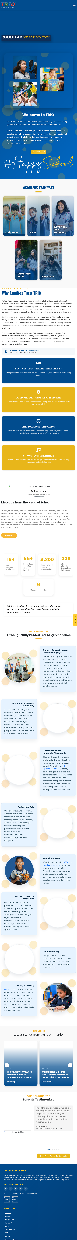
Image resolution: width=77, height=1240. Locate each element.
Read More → (19, 670)
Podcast (8, 1213)
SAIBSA (7, 1236)
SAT (6, 1233)
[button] (70, 1065)
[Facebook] (6, 1189)
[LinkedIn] (16, 1189)
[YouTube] (11, 1189)
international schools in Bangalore (16, 1178)
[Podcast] (26, 1189)
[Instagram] (21, 1189)
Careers (8, 1216)
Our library (9, 989)
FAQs (7, 1226)
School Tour (9, 1223)
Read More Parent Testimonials (53, 1156)
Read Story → (12, 1081)
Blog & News (9, 1220)
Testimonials (10, 1230)
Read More (9, 535)
